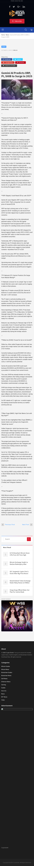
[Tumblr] (18, 6)
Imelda (15, 50)
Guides (3, 687)
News (7, 35)
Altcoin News (5, 669)
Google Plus (9, 62)
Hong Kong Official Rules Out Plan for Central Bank (19, 591)
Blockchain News (6, 675)
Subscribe (18, 21)
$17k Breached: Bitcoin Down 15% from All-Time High (20, 554)
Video (3, 700)
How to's (3, 691)
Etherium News (5, 681)
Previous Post (10, 524)
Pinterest (21, 62)
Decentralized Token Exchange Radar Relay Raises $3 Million (20, 582)
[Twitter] (14, 6)
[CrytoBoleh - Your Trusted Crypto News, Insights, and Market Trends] (17, 13)
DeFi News (4, 678)
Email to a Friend (10, 65)
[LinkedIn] (24, 6)
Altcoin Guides (5, 666)
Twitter (19, 59)
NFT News (4, 697)
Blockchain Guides (6, 672)
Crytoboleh (16, 862)
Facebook (8, 59)
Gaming (3, 684)
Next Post (25, 524)
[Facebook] (9, 6)
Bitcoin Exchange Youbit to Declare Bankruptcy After (19, 563)
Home (3, 35)
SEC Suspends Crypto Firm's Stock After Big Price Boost (19, 572)
